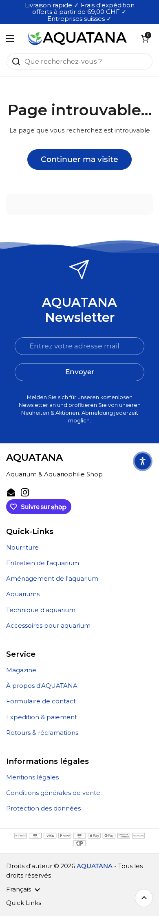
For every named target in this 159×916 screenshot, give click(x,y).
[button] (145, 38)
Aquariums (23, 594)
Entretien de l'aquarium (42, 563)
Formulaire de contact (41, 701)
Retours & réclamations (42, 732)
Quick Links (23, 903)
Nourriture (22, 547)
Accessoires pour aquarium (48, 625)
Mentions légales (32, 777)
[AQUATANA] (77, 38)
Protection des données (43, 808)
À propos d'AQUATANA (41, 685)
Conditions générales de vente (53, 793)
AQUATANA (95, 866)
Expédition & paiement (41, 717)
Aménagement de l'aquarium (52, 578)
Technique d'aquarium (40, 610)
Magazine (21, 670)
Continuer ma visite (79, 159)
